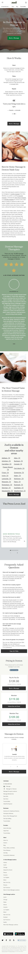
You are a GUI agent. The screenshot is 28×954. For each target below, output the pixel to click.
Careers (5, 845)
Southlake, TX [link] (18, 490)
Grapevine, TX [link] (19, 475)
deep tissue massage (20, 200)
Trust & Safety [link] (23, 6)
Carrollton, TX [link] (6, 467)
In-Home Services (4, 6)
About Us (5, 843)
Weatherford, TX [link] (19, 493)
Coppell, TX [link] (18, 467)
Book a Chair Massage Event (10, 818)
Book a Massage (14, 126)
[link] (14, 2)
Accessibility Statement (8, 858)
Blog (4, 848)
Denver (5, 875)
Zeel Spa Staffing (7, 821)
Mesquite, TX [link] (6, 484)
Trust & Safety (6, 804)
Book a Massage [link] (14, 38)
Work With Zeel (7, 830)
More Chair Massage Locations (10, 927)
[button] (12, 116)
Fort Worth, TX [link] (19, 471)
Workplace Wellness (8, 816)
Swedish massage (15, 412)
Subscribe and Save (14, 709)
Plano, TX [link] (17, 484)
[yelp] (13, 943)
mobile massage (15, 196)
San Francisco (6, 890)
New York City (6, 885)
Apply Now (6, 833)
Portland (5, 920)
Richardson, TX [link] (7, 487)
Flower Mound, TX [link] (8, 471)
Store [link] (13, 6)
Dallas (4, 904)
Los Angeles (6, 880)
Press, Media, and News (9, 850)
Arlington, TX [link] (6, 464)
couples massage (11, 414)
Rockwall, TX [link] (18, 487)
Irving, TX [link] (5, 478)
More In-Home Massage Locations (11, 892)
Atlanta (5, 865)
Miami (4, 882)
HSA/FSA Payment (7, 806)
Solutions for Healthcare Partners (11, 813)
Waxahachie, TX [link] (7, 493)
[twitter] (2, 943)
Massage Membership (8, 796)
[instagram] (10, 943)
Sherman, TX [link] (6, 490)
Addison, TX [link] (6, 461)
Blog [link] (17, 6)
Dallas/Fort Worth (7, 872)
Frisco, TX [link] (5, 475)
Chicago (5, 870)
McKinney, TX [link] (19, 481)
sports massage (12, 408)
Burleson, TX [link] (18, 464)
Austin (4, 867)
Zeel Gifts (5, 799)
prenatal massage (9, 202)
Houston (5, 877)
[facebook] (6, 943)
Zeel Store (5, 801)
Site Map (5, 855)
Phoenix (5, 887)
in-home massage (12, 401)
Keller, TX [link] (17, 478)
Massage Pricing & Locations (10, 794)
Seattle (5, 925)
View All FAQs (14, 654)
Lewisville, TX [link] (6, 481)
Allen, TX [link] (17, 461)
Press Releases (6, 853)
